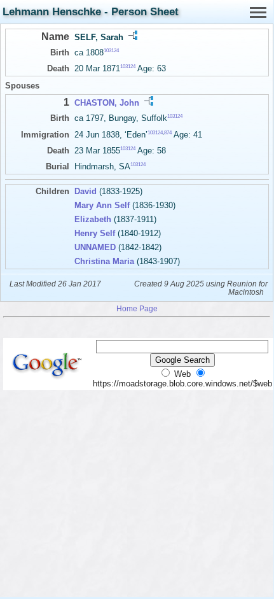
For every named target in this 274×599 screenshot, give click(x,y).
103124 (111, 50)
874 (168, 132)
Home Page (137, 308)
